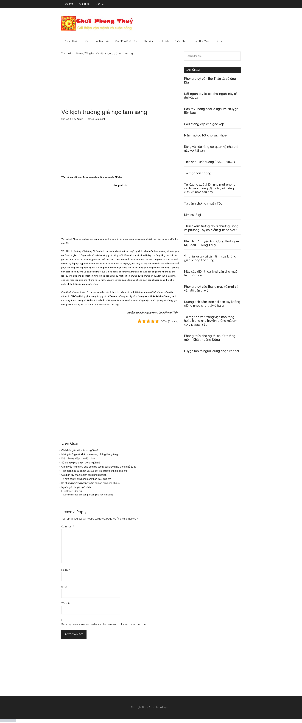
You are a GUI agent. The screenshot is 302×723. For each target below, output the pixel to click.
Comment (67, 526)
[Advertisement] (120, 86)
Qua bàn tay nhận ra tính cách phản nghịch (83, 474)
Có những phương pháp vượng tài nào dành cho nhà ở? (90, 483)
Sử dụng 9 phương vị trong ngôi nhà (80, 462)
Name (65, 569)
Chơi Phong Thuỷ (151, 23)
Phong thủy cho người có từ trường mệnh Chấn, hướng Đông (209, 337)
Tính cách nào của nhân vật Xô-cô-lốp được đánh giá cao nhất (94, 470)
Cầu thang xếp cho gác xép (204, 124)
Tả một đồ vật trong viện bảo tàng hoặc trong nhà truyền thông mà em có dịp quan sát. (210, 320)
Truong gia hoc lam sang (101, 494)
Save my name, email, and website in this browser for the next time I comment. (104, 624)
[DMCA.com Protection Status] (8, 720)
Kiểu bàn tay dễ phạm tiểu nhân (78, 458)
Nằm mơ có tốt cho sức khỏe (205, 135)
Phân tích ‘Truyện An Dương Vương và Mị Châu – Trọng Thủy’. (211, 243)
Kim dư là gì (192, 215)
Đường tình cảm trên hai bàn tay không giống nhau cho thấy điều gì (212, 303)
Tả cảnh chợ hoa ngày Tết (203, 203)
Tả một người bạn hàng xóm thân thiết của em (86, 478)
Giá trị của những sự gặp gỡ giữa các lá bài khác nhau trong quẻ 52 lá (98, 466)
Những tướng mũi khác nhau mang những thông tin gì (89, 454)
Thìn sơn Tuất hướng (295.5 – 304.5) (209, 162)
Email (65, 586)
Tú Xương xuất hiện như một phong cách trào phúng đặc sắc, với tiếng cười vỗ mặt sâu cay (209, 188)
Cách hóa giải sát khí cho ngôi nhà (79, 450)
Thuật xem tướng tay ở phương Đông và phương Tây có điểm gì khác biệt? (211, 228)
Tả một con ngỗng (197, 173)
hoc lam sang (81, 494)
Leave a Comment (96, 119)
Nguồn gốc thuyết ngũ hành (76, 487)
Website (65, 603)
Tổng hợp (78, 491)
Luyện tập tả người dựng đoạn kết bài (211, 351)
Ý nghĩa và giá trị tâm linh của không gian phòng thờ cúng (210, 258)
